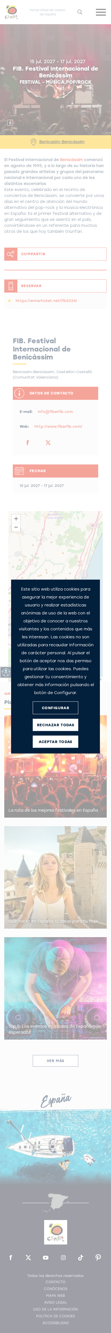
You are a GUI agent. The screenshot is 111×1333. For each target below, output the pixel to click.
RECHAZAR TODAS (55, 725)
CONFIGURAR (55, 707)
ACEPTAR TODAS (55, 741)
